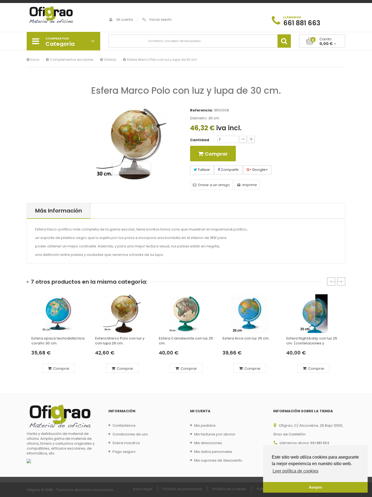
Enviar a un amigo (214, 184)
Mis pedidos (205, 425)
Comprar (60, 368)
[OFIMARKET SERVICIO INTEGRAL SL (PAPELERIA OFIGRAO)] (63, 15)
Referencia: (201, 110)
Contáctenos (124, 425)
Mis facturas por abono (214, 434)
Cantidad (199, 140)
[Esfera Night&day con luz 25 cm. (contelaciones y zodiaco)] (313, 313)
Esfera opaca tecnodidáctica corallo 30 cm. (57, 341)
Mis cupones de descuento (218, 460)
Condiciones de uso (130, 434)
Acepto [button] (315, 487)
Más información (58, 210)
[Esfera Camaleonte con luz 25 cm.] (186, 313)
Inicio (34, 59)
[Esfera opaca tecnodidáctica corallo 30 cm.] (58, 313)
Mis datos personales (213, 451)
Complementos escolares (71, 59)
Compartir (229, 169)
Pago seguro (124, 451)
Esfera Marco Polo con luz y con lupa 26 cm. (120, 341)
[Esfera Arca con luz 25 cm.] (249, 313)
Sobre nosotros (126, 443)
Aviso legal (142, 489)
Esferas (110, 59)
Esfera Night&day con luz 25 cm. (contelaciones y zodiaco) (311, 341)
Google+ (259, 169)
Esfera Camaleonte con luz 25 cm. (186, 341)
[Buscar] (284, 41)
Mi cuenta (125, 19)
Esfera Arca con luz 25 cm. (245, 338)
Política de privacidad (182, 489)
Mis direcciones (208, 443)
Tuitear (203, 169)
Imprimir (249, 184)
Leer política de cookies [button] (295, 471)
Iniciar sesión (161, 19)
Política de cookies (229, 489)
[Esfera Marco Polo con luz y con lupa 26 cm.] (122, 313)
